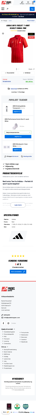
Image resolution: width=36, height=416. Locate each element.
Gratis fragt (14, 88)
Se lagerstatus (7, 81)
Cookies (13, 323)
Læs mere (18, 205)
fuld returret (15, 156)
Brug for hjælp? (31, 20)
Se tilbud (21, 16)
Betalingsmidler (28, 156)
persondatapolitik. (19, 389)
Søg (32, 9)
